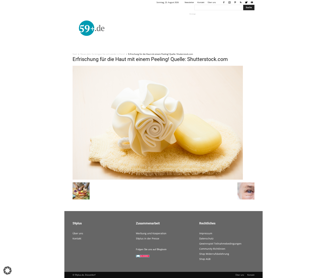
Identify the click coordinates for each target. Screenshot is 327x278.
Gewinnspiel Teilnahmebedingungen (220, 243)
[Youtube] (251, 2)
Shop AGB (205, 259)
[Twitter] (246, 2)
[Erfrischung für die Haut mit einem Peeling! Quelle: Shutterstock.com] (158, 178)
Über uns (212, 2)
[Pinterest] (235, 2)
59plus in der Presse (147, 238)
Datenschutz (206, 238)
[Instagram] (229, 2)
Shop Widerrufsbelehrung (214, 253)
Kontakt (200, 2)
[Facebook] (223, 2)
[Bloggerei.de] (143, 256)
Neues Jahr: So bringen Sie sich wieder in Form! (102, 54)
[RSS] (240, 2)
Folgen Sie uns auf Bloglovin (151, 249)
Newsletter (189, 2)
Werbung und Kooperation (151, 233)
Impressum (205, 233)
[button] (7, 270)
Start (75, 54)
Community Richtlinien (212, 248)
